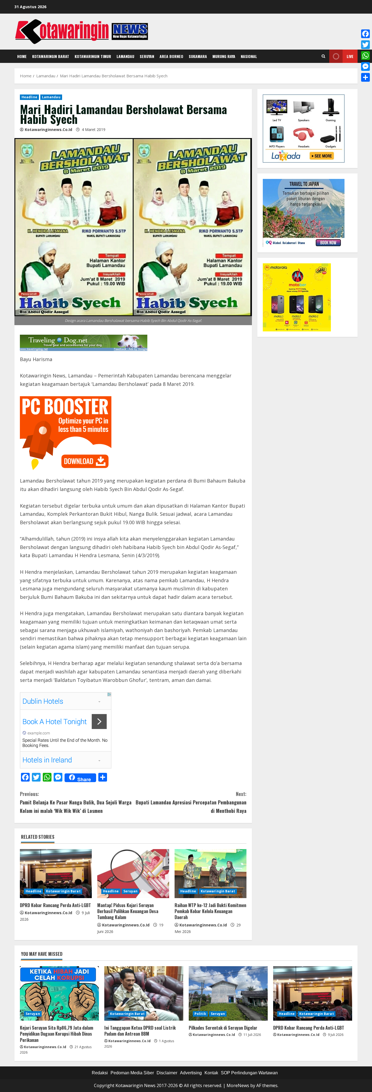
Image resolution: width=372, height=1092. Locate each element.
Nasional (249, 56)
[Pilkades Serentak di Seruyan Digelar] (228, 993)
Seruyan (147, 56)
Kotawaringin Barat (50, 56)
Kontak (211, 1072)
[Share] (365, 77)
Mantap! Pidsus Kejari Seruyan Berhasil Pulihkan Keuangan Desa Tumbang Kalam (127, 911)
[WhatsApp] (365, 55)
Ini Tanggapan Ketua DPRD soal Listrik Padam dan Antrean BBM (140, 1030)
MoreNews (238, 1085)
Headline (29, 97)
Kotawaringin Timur (93, 56)
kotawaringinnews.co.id (48, 129)
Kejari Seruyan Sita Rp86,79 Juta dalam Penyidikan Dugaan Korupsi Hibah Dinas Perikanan (56, 1033)
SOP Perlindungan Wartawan (249, 1072)
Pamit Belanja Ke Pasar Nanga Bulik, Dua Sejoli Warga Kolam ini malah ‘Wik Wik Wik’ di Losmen (76, 802)
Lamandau (125, 56)
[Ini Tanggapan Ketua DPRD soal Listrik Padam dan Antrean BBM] (143, 993)
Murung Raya (223, 56)
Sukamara (198, 56)
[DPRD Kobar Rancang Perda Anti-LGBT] (56, 873)
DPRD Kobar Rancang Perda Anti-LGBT (55, 905)
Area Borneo (171, 56)
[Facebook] (365, 33)
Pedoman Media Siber (132, 1072)
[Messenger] (365, 66)
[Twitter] (365, 44)
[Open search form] (323, 56)
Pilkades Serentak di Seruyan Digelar (223, 1027)
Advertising (191, 1072)
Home (22, 56)
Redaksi (100, 1072)
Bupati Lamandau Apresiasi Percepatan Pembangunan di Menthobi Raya (191, 802)
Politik (200, 1013)
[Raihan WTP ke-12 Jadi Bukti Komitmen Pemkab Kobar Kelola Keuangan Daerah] (210, 873)
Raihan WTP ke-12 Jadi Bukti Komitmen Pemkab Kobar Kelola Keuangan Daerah (210, 911)
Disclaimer (167, 1072)
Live (350, 56)
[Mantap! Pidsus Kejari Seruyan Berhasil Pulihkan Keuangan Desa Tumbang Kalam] (133, 873)
